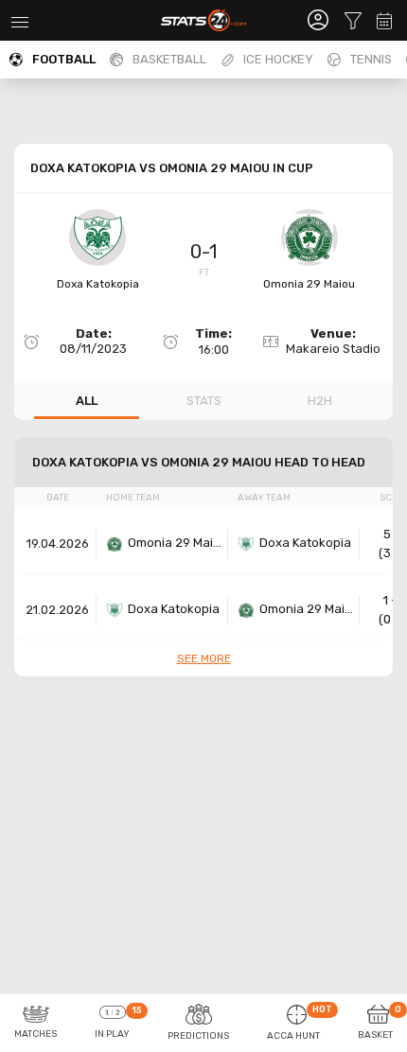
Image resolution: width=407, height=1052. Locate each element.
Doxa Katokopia (98, 283)
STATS (203, 401)
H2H (320, 401)
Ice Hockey (278, 59)
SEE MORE (204, 658)
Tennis (371, 59)
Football (64, 59)
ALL (86, 401)
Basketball (169, 59)
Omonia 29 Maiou (309, 283)
